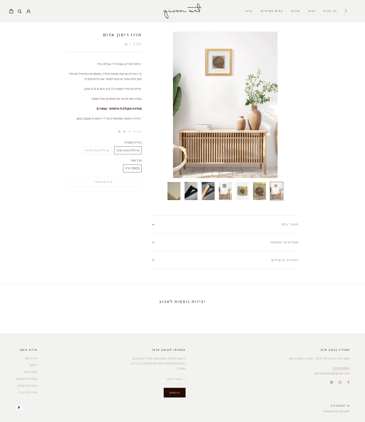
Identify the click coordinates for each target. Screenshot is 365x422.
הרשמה (174, 393)
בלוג (249, 11)
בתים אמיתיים (272, 11)
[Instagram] (339, 382)
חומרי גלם (290, 224)
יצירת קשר (30, 358)
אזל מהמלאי (103, 182)
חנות (312, 11)
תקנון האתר (30, 372)
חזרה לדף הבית (28, 392)
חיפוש (33, 365)
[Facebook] (129, 131)
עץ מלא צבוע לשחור (97, 150)
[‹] (346, 11)
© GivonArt (340, 406)
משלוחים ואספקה (284, 242)
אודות (295, 11)
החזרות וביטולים (284, 260)
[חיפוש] (20, 11)
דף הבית (330, 11)
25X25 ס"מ (132, 168)
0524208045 (341, 368)
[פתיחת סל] (11, 11)
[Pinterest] (119, 131)
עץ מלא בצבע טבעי (128, 150)
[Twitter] (124, 131)
